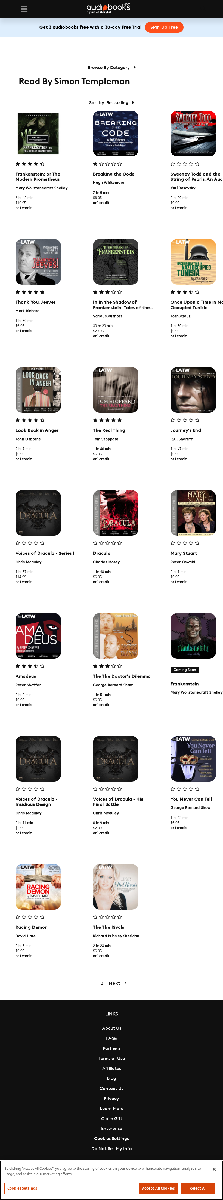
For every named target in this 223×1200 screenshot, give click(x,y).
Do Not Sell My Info (111, 1149)
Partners (111, 1048)
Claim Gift (111, 1119)
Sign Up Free (164, 27)
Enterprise (111, 1128)
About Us (111, 1028)
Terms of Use (111, 1058)
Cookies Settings (111, 1138)
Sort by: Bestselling (109, 103)
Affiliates (111, 1068)
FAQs (111, 1038)
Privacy (111, 1098)
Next (115, 983)
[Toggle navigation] (24, 9)
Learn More (111, 1108)
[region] (111, 1180)
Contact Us (111, 1088)
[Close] (214, 1169)
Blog (111, 1078)
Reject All (198, 1188)
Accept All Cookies (158, 1188)
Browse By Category (109, 67)
